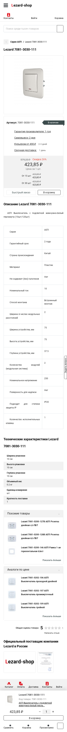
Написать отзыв (51, 633)
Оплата (21, 687)
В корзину (49, 192)
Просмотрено (47, 727)
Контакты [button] (9, 18)
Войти (34, 18)
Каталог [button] (9, 687)
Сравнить (9, 727)
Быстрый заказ (21, 192)
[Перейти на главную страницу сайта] (27, 5)
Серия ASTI (16, 42)
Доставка (33, 687)
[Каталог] (6, 5)
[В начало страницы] (60, 726)
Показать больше (52, 560)
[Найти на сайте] (60, 28)
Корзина (59, 18)
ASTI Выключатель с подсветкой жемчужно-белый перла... (35, 704)
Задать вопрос (65, 366)
